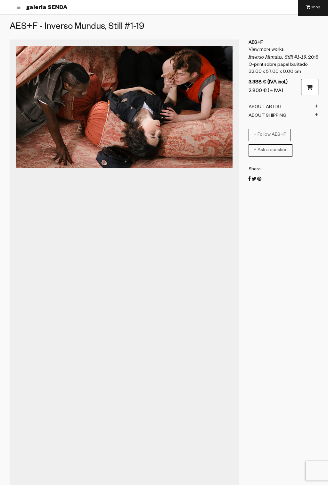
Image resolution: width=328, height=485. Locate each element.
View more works (266, 50)
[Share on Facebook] (250, 180)
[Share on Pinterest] (259, 180)
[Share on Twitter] (254, 180)
